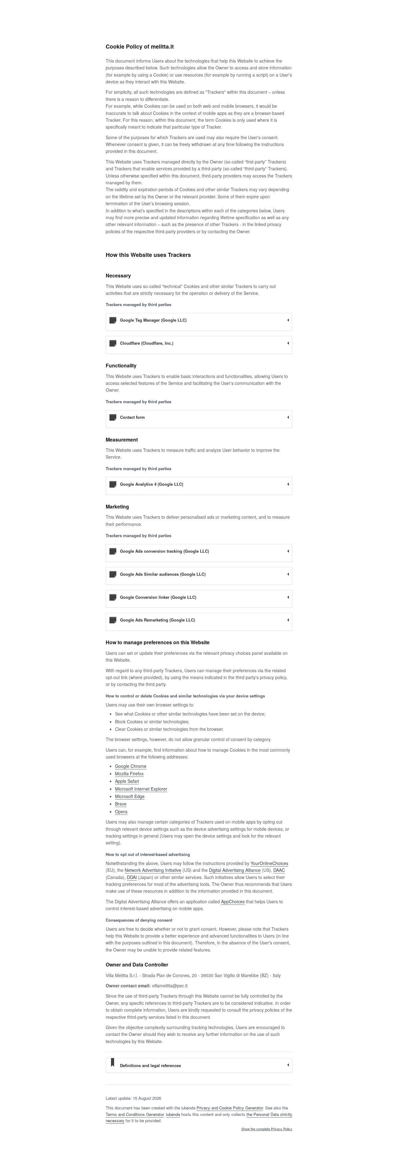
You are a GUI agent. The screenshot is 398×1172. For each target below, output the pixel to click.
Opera (121, 811)
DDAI (132, 877)
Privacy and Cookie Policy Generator (230, 1108)
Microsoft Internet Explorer (141, 789)
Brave (121, 804)
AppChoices (233, 901)
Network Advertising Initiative (153, 870)
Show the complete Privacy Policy (266, 1129)
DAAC (279, 870)
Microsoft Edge (130, 796)
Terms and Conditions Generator (135, 1114)
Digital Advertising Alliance (235, 870)
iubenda (173, 1114)
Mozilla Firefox (129, 773)
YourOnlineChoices (269, 863)
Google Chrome (130, 766)
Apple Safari (127, 781)
